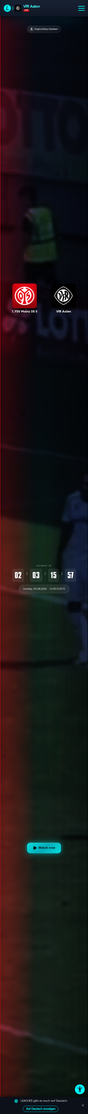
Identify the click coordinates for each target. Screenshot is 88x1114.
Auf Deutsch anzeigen (40, 1108)
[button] (81, 8)
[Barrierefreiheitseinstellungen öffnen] (80, 1089)
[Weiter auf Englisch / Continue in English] (83, 1105)
